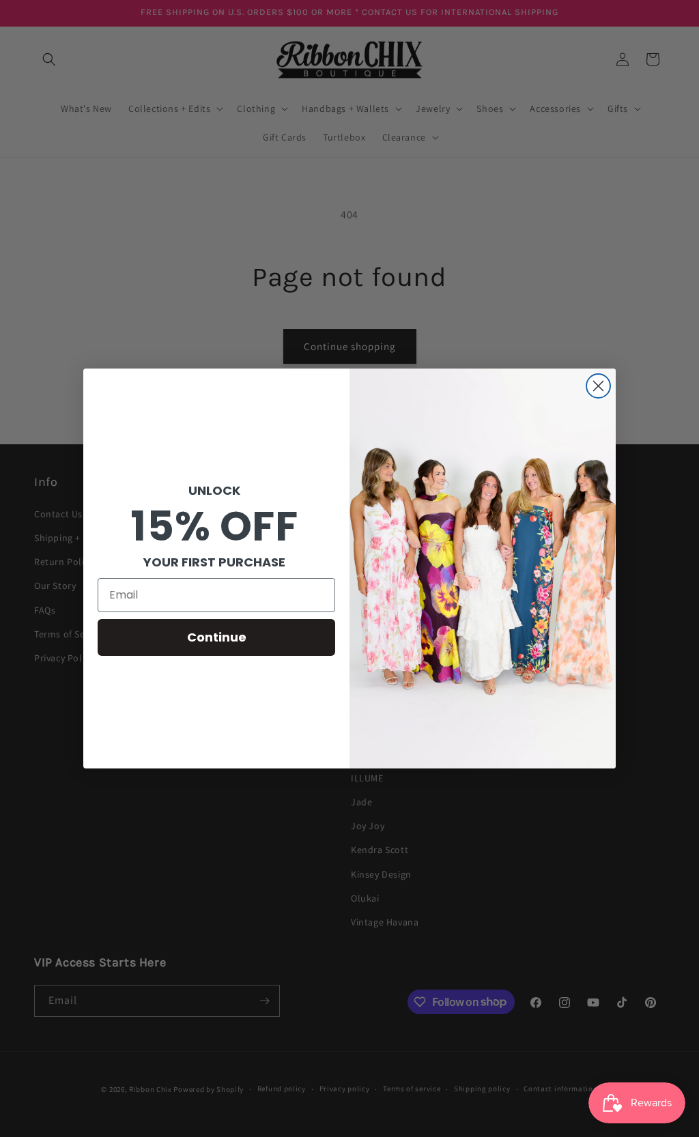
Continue (216, 637)
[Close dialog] (598, 386)
